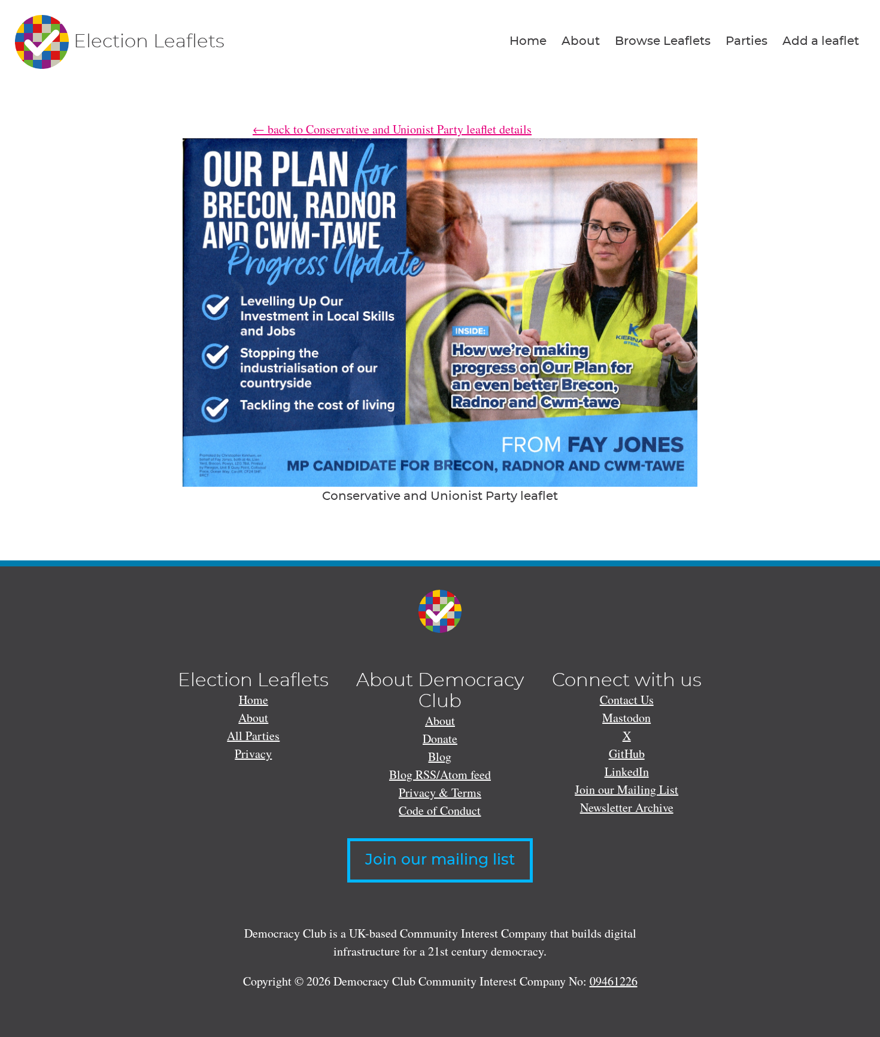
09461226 (614, 981)
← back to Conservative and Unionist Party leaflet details (392, 129)
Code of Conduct (440, 810)
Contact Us (627, 700)
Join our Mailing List (626, 789)
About (581, 41)
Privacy (253, 753)
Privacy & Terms (440, 792)
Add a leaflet (820, 41)
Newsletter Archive (626, 807)
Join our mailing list (440, 860)
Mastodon (626, 717)
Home (528, 41)
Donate (440, 738)
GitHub (627, 753)
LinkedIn (627, 771)
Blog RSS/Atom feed (440, 774)
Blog (439, 756)
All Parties (253, 735)
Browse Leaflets (663, 41)
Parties (746, 41)
